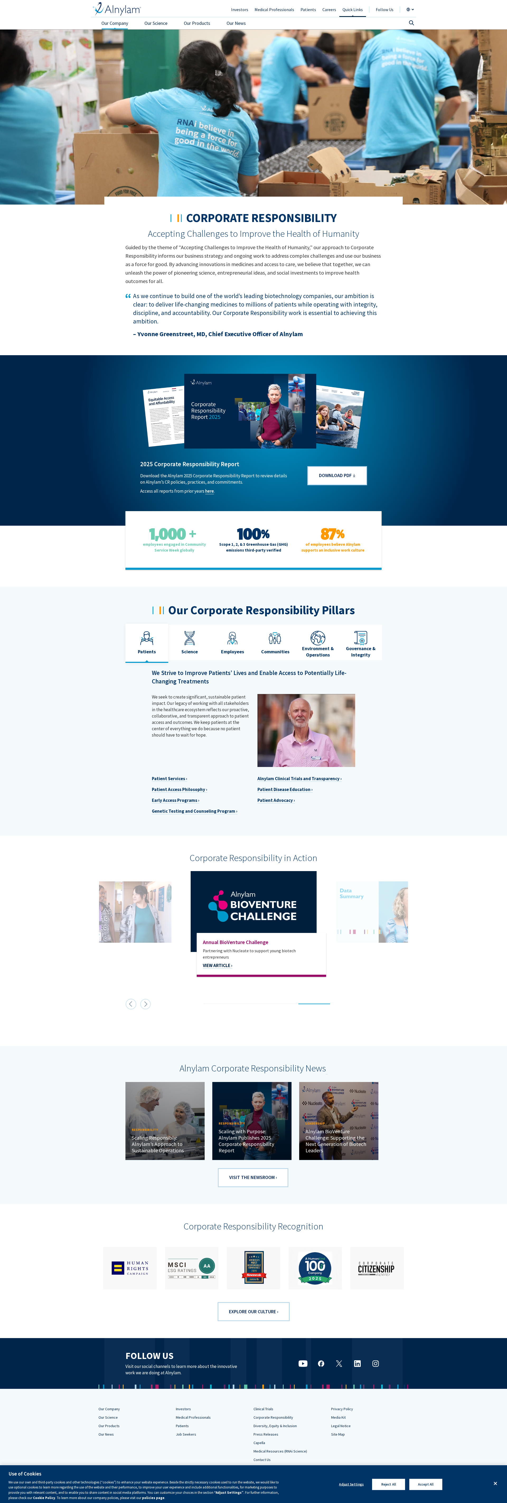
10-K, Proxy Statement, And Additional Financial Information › (320, 830)
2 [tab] (237, 998)
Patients (182, 1425)
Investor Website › (170, 840)
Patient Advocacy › (276, 800)
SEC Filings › (269, 819)
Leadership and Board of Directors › (187, 830)
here (209, 491)
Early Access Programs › (175, 800)
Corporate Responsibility (273, 1417)
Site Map (338, 1434)
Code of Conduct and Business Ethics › (295, 840)
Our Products (109, 1425)
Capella (259, 1442)
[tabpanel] (253, 936)
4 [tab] (301, 998)
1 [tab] (206, 998)
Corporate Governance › (176, 819)
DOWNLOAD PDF (335, 475)
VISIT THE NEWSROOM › (253, 1177)
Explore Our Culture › (253, 1311)
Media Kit (338, 1417)
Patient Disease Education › (285, 789)
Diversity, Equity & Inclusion (275, 1425)
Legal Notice (341, 1425)
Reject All (388, 1484)
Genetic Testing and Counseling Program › (194, 811)
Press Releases (265, 1434)
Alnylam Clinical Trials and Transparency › (299, 778)
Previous (131, 1004)
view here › (214, 978)
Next (145, 1004)
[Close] (495, 1483)
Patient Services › (169, 778)
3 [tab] (269, 998)
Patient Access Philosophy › (179, 789)
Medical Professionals (193, 1417)
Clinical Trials (263, 1409)
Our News (106, 1434)
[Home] (117, 9)
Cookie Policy (44, 1497)
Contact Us (262, 1459)
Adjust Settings (351, 1484)
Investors (183, 1409)
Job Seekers (186, 1434)
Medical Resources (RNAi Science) (280, 1451)
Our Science (108, 1417)
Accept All (426, 1484)
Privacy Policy (342, 1409)
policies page (153, 1497)
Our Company (109, 1409)
